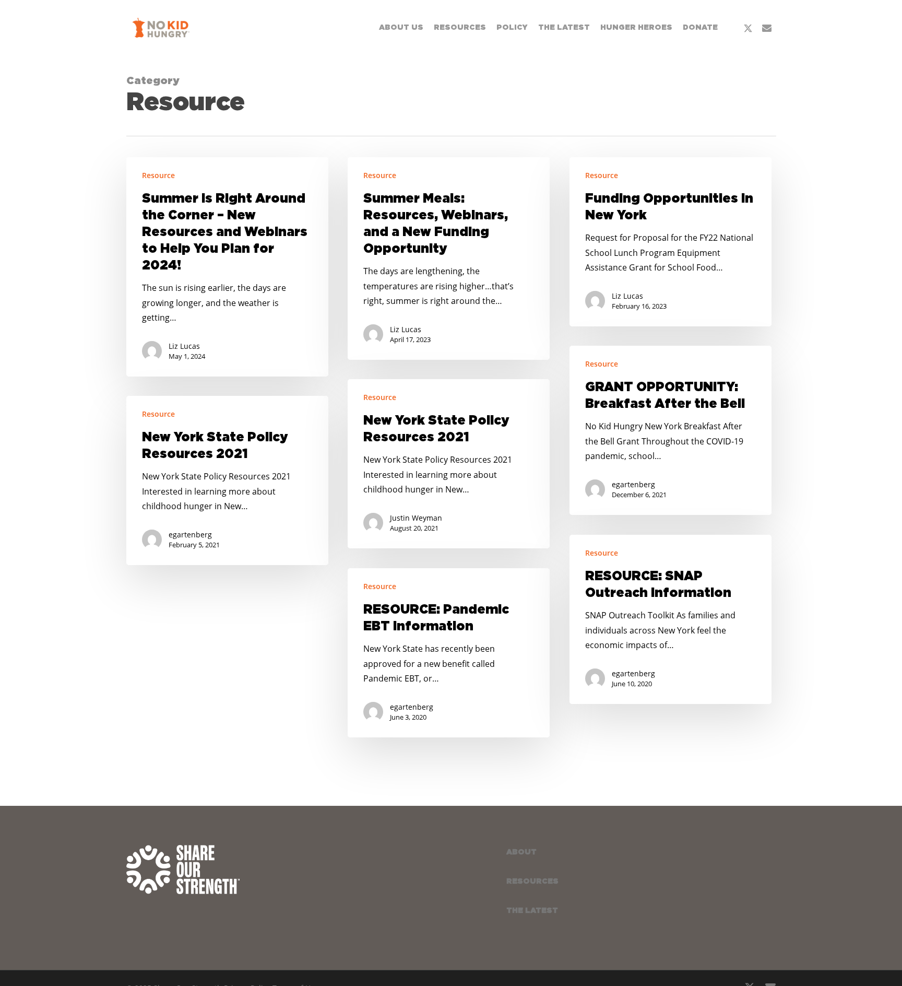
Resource (158, 175)
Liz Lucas (184, 346)
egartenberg (633, 484)
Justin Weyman (416, 518)
